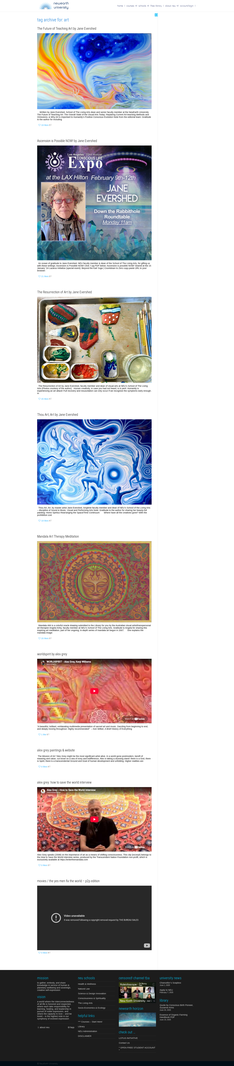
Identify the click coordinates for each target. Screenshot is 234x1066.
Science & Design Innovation (92, 993)
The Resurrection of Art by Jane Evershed (64, 292)
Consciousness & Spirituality (92, 998)
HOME (120, 5)
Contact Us (124, 1043)
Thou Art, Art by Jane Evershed (57, 415)
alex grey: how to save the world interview (64, 782)
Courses (130, 5)
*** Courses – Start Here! (90, 1022)
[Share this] (50, 125)
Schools (143, 5)
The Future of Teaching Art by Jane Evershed (66, 29)
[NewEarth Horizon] (137, 1019)
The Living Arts (85, 1003)
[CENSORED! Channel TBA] (137, 992)
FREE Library (156, 5)
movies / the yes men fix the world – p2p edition (68, 881)
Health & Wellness (87, 984)
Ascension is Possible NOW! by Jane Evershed (67, 141)
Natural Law (84, 989)
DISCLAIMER (84, 1036)
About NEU (170, 5)
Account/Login (186, 5)
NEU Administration (87, 1031)
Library (81, 1026)
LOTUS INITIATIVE (128, 1038)
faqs (72, 1027)
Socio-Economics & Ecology (91, 1008)
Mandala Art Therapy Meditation (58, 536)
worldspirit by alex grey (52, 654)
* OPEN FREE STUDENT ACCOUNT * (137, 1048)
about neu (44, 1027)
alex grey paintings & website (56, 750)
